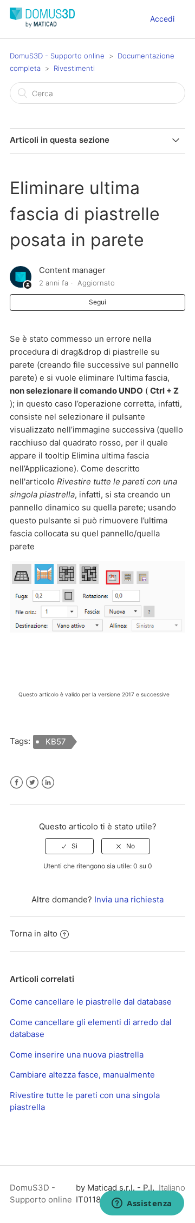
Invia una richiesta (129, 899)
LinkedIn (48, 782)
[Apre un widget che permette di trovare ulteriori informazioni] (142, 1204)
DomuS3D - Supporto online (57, 55)
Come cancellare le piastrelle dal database (91, 1001)
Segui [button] (97, 302)
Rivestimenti (74, 68)
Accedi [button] (162, 18)
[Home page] (42, 24)
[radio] (69, 846)
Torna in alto (33, 933)
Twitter (32, 782)
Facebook (16, 782)
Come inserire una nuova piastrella (77, 1054)
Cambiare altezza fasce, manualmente (82, 1074)
